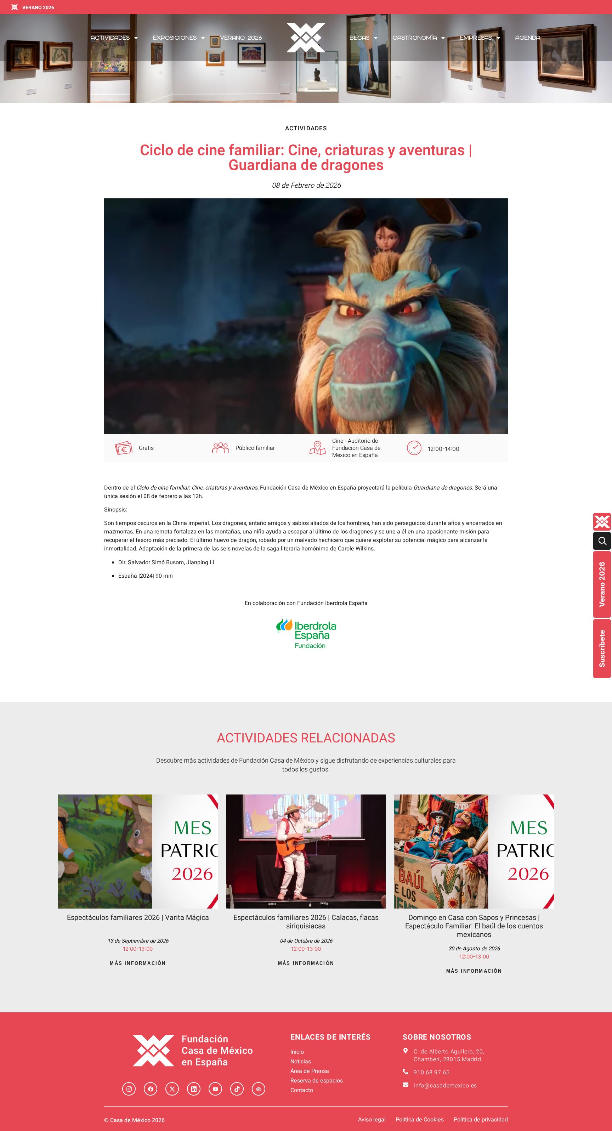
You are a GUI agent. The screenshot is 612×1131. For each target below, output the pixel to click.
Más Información (138, 963)
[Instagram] (129, 1089)
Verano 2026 (602, 584)
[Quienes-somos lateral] (602, 522)
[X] (172, 1089)
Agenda (527, 37)
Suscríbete (602, 648)
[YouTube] (215, 1089)
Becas (359, 37)
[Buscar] (602, 541)
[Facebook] (150, 1089)
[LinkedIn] (193, 1089)
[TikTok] (237, 1089)
